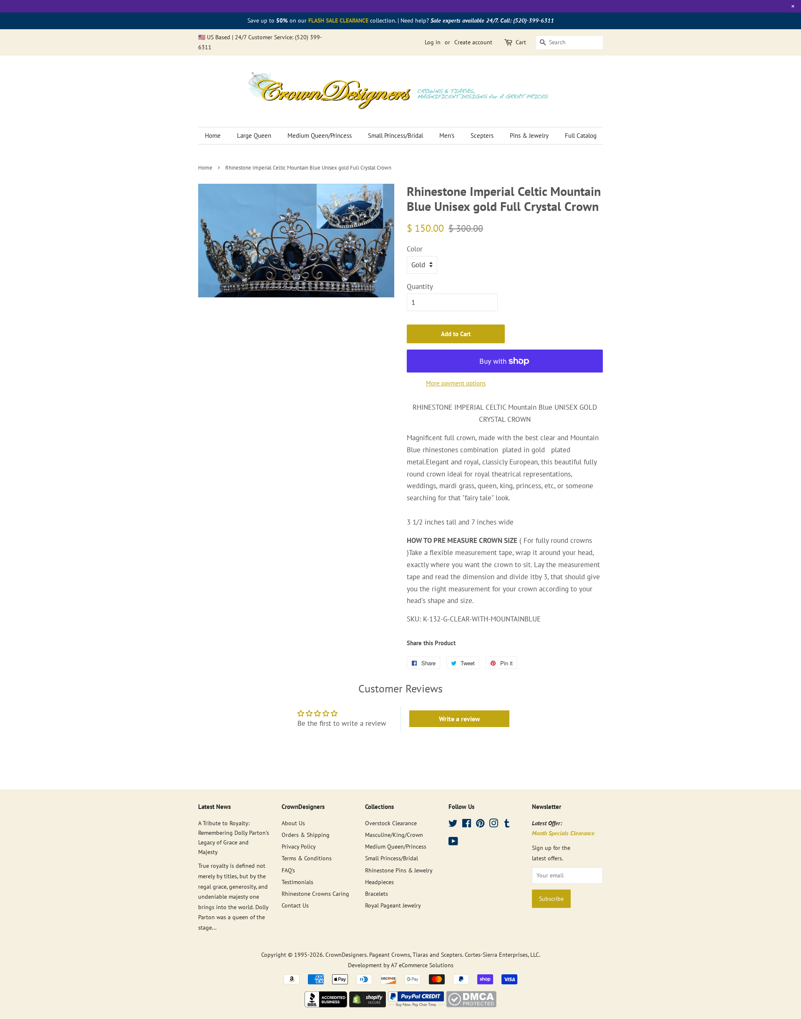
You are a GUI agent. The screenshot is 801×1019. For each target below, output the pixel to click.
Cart (521, 42)
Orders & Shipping (306, 835)
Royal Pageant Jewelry (393, 905)
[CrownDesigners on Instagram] (493, 825)
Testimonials (297, 882)
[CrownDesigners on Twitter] (453, 825)
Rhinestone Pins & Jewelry (399, 870)
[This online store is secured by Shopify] (367, 1004)
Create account (473, 42)
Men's (446, 135)
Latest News (214, 807)
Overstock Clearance (391, 823)
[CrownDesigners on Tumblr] (506, 825)
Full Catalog (581, 135)
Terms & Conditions (307, 858)
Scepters (482, 135)
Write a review (459, 719)
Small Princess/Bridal (395, 135)
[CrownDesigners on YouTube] (453, 843)
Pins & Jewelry (529, 135)
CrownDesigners (346, 954)
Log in (433, 42)
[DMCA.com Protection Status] (471, 1004)
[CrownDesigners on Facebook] (466, 825)
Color (415, 248)
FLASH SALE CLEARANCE (338, 20)
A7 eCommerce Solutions (422, 965)
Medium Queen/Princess (319, 135)
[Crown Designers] (326, 1004)
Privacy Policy (299, 846)
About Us (293, 823)
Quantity (420, 286)
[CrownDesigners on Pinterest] (480, 825)
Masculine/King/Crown (394, 835)
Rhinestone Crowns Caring (315, 893)
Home (213, 135)
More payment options (456, 383)
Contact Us (295, 905)
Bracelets (376, 893)
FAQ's (288, 870)
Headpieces (379, 882)
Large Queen (254, 135)
